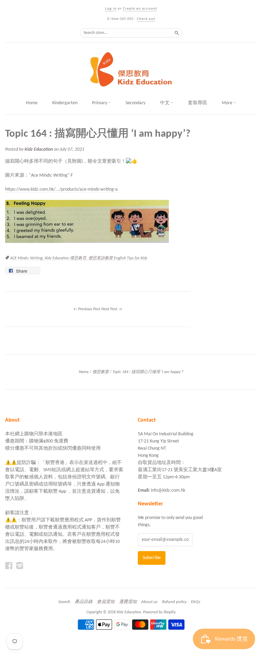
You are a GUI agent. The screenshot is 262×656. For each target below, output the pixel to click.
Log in (111, 9)
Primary (100, 103)
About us (149, 602)
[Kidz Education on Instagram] (20, 566)
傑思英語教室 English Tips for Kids (117, 258)
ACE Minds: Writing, (27, 258)
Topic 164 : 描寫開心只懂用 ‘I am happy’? (97, 134)
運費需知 (128, 602)
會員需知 (106, 602)
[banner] (131, 69)
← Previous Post (86, 309)
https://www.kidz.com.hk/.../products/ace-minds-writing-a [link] (61, 189)
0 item (120, 19)
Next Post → (111, 309)
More (227, 103)
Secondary (135, 103)
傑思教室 (100, 372)
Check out (146, 19)
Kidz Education (129, 612)
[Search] (177, 33)
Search (64, 602)
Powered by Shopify (159, 612)
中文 (165, 103)
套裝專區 (197, 103)
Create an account (140, 9)
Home (32, 103)
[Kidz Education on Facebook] (9, 566)
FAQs (195, 602)
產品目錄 (83, 602)
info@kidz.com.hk (168, 490)
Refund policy (174, 602)
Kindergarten (64, 103)
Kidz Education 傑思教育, (66, 258)
